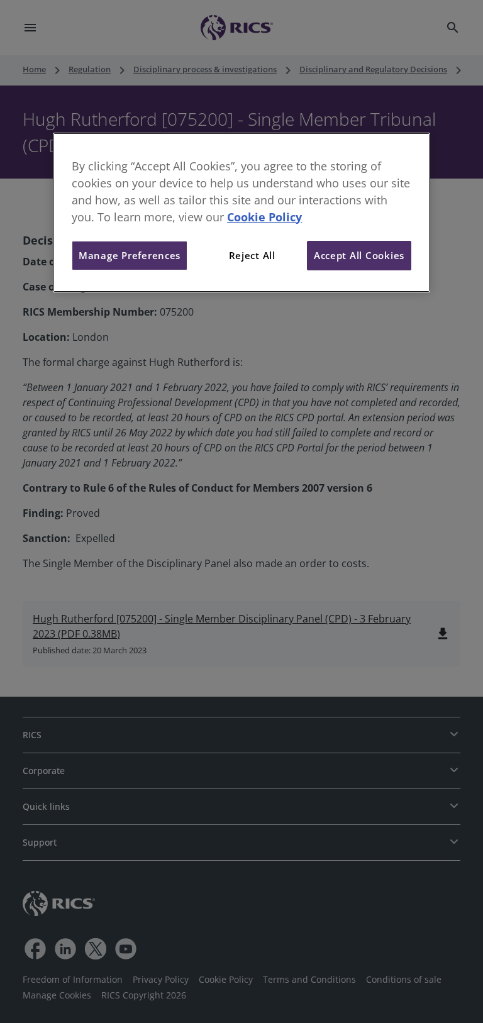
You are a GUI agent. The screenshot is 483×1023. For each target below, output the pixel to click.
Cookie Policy (264, 216)
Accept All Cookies (359, 255)
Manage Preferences (129, 255)
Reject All (252, 255)
